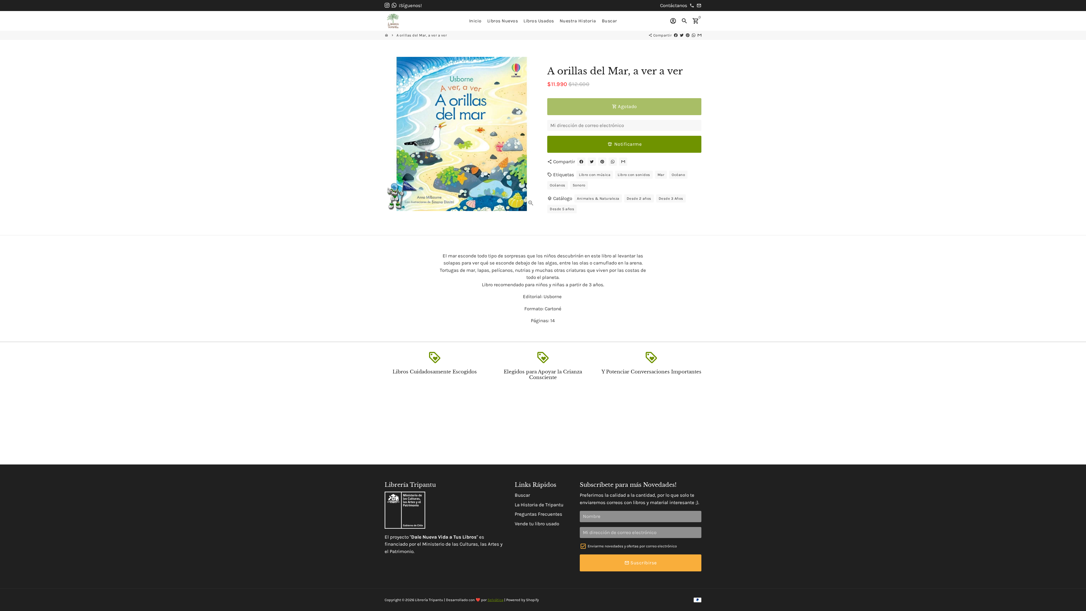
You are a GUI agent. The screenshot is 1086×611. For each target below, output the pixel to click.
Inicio (475, 20)
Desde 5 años (562, 209)
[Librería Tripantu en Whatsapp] (394, 5)
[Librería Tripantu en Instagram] (387, 5)
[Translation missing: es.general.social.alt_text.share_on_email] (699, 35)
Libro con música (594, 175)
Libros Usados (538, 20)
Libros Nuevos (502, 20)
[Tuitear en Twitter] (682, 35)
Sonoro (579, 185)
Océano (678, 175)
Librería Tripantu (429, 600)
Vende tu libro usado (537, 523)
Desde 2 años (639, 198)
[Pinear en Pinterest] (687, 35)
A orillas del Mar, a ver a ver (422, 35)
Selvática (495, 600)
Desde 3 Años (671, 198)
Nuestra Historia (578, 20)
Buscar (609, 20)
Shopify (532, 600)
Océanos (557, 185)
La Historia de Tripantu (539, 504)
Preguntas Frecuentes (538, 514)
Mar (661, 175)
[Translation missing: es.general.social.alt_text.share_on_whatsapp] (693, 35)
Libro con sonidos (634, 175)
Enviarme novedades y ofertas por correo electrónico (632, 546)
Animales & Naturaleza (598, 198)
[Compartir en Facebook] (676, 35)
